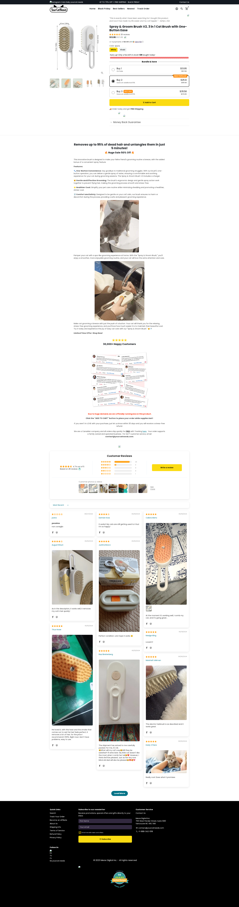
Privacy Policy (55, 837)
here (145, 431)
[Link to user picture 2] (149, 608)
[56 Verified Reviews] (119, 889)
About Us (54, 823)
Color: (114, 46)
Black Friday (104, 8)
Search (53, 813)
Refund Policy (55, 834)
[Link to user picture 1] (166, 564)
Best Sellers (119, 8)
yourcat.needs (76, 2)
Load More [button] (119, 793)
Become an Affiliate (58, 820)
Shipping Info (55, 827)
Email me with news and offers (92, 833)
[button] (115, 34)
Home (92, 8)
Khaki (122, 49)
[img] (57, 514)
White (113, 49)
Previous (53, 48)
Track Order (143, 8)
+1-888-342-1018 (144, 831)
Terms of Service (57, 830)
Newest (131, 8)
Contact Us (184, 2)
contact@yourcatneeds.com (150, 828)
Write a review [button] (166, 467)
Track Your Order (57, 816)
